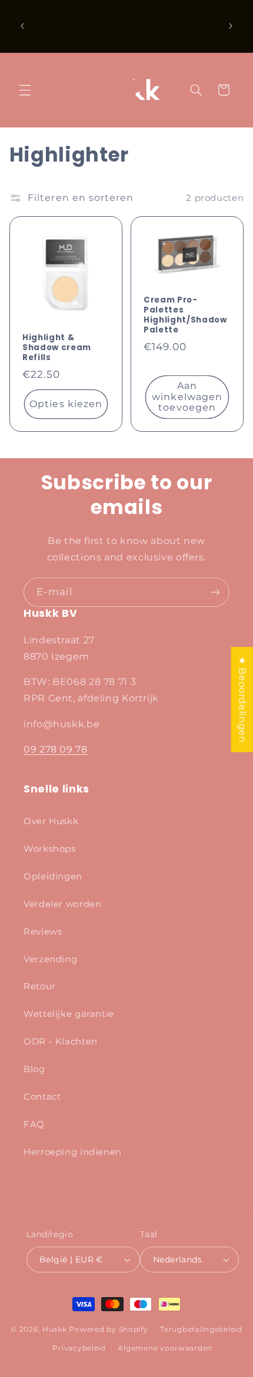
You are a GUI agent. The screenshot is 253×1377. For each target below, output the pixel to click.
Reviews (43, 931)
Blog (34, 1069)
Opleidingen (53, 876)
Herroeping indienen (73, 1152)
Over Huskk (51, 821)
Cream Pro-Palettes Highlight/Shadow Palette (185, 316)
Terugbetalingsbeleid (201, 1329)
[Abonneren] (215, 591)
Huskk (54, 1329)
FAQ (34, 1124)
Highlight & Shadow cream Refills (56, 348)
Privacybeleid (79, 1348)
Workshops (50, 849)
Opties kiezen (65, 403)
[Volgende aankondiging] (231, 26)
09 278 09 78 (56, 749)
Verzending (50, 959)
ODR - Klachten (61, 1041)
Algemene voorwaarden (165, 1348)
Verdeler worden (62, 904)
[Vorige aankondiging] (22, 26)
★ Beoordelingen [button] (242, 699)
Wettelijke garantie (69, 1014)
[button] (24, 89)
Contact (42, 1096)
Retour (40, 986)
